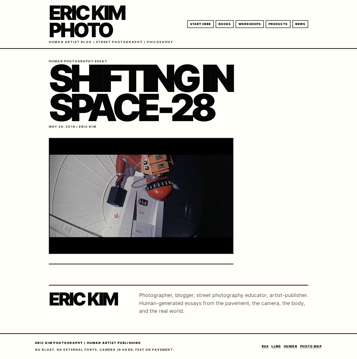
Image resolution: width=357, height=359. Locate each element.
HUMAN (290, 346)
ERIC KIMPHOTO (87, 21)
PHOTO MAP (311, 346)
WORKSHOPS (249, 24)
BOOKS (225, 24)
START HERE (200, 24)
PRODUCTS (278, 24)
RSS (265, 346)
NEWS (300, 24)
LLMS (276, 346)
